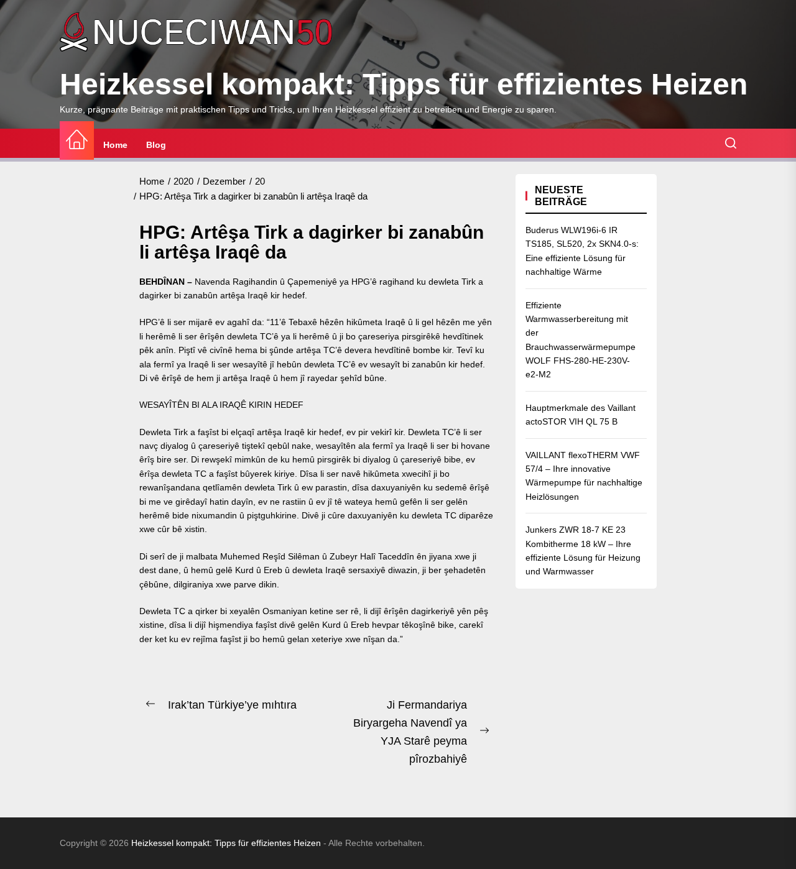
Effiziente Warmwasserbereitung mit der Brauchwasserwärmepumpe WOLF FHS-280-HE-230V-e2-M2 (580, 340)
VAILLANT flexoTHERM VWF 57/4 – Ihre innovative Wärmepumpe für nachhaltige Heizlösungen (583, 476)
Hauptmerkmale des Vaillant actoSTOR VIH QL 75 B (580, 414)
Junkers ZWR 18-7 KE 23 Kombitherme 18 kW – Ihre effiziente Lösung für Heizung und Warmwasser (583, 550)
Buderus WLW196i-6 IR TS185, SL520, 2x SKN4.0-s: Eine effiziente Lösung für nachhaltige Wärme (582, 251)
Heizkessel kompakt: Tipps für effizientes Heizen (403, 84)
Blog (156, 145)
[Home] (77, 140)
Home (115, 145)
